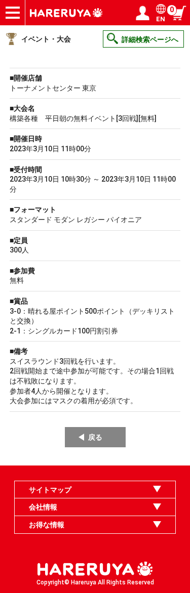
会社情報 (43, 507)
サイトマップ (50, 490)
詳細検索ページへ (150, 39)
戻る (95, 437)
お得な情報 (46, 525)
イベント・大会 (46, 39)
